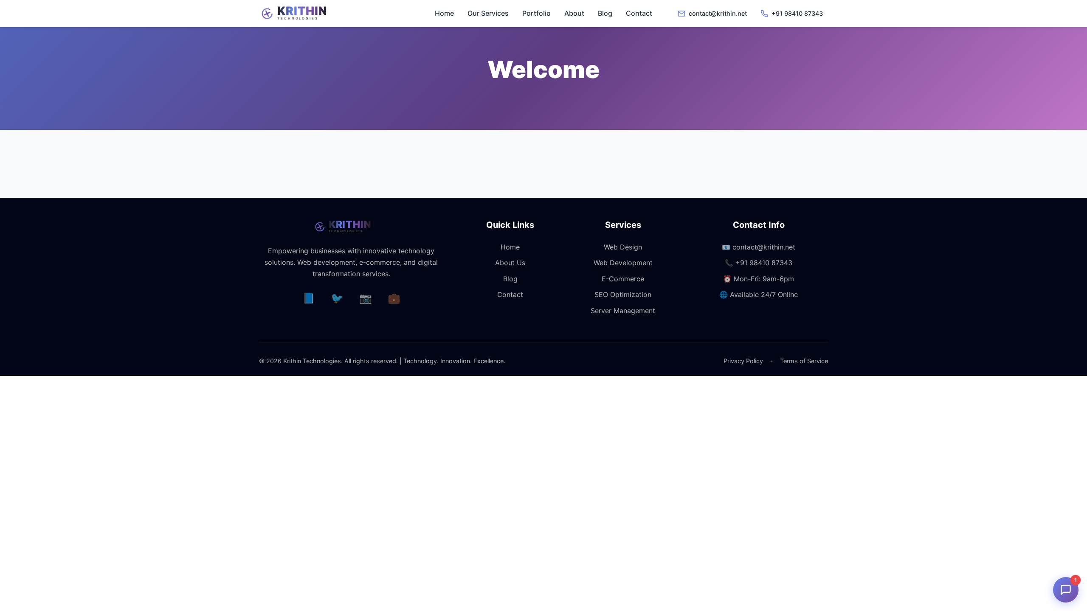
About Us (510, 262)
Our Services (488, 13)
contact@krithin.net (763, 247)
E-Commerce (623, 279)
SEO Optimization (622, 294)
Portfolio (536, 13)
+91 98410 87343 (763, 262)
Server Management (623, 310)
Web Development (623, 262)
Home (444, 13)
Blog (605, 13)
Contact (639, 13)
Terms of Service (804, 360)
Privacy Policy (743, 360)
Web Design (623, 247)
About (574, 13)
